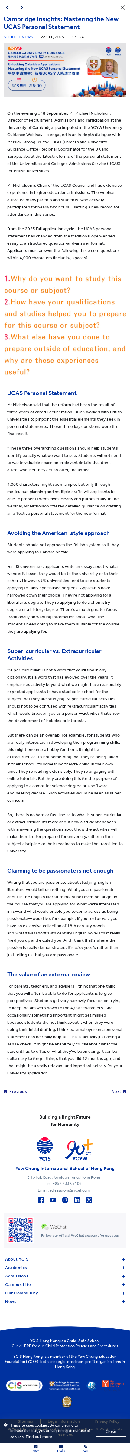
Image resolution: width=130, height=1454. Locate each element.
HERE (26, 1346)
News (10, 1301)
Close (111, 1431)
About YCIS (17, 1259)
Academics (16, 1267)
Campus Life (18, 1284)
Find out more (39, 1436)
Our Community (21, 1293)
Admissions (17, 1276)
